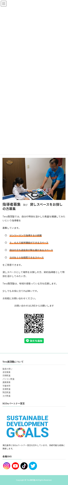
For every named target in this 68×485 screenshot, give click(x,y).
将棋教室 (6, 375)
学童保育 (6, 385)
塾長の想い (7, 368)
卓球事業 (6, 372)
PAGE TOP (63, 467)
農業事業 (6, 382)
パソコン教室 (8, 378)
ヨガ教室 (6, 395)
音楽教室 (6, 388)
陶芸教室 (6, 392)
